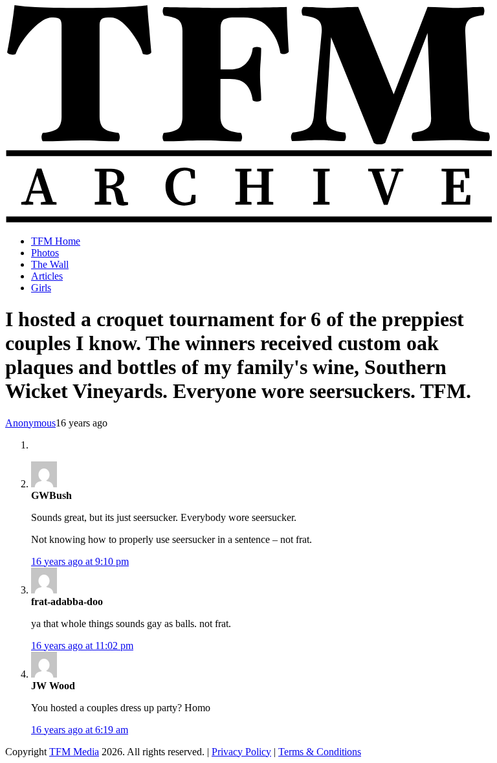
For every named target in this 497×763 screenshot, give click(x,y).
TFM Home (55, 241)
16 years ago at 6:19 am (79, 729)
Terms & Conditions (319, 751)
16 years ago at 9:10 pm (80, 561)
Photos (45, 252)
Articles (47, 276)
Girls (41, 287)
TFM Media (74, 751)
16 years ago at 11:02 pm (82, 645)
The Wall (50, 264)
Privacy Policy (241, 751)
